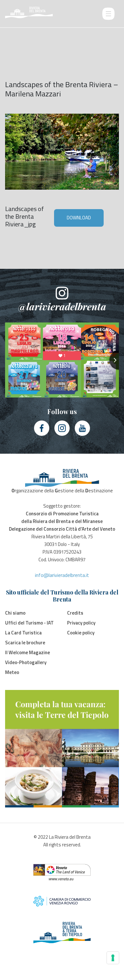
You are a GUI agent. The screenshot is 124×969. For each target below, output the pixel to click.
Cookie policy (80, 632)
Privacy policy (81, 622)
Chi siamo (15, 612)
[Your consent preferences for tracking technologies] (113, 958)
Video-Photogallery (25, 662)
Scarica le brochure (25, 642)
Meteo (12, 672)
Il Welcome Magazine (27, 652)
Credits (75, 612)
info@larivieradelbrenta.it (62, 575)
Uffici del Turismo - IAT (29, 622)
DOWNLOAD (79, 217)
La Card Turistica (23, 632)
